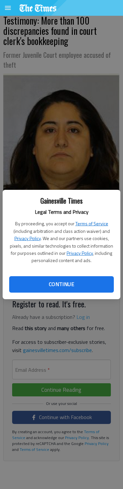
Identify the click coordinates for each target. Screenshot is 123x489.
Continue (61, 284)
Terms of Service (91, 223)
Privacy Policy (27, 238)
